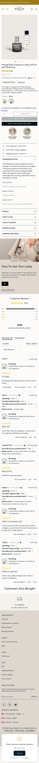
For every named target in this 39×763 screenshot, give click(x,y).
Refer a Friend (6, 627)
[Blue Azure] (4, 101)
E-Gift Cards (6, 656)
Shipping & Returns (8, 670)
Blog (3, 646)
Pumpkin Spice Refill (6, 2)
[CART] (36, 9)
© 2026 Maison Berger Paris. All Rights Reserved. (19, 728)
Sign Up (34, 696)
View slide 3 (19, 61)
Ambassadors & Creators (10, 623)
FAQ (3, 666)
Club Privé (21, 82)
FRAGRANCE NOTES (10, 159)
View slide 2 (17, 61)
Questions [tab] (20, 338)
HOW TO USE (7, 217)
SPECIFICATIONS (8, 228)
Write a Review (31, 344)
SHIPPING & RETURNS (10, 234)
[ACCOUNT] (31, 9)
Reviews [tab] (7, 338)
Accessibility (30, 730)
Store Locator (6, 679)
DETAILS (5, 211)
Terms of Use (9, 730)
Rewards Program (8, 631)
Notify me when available (19, 123)
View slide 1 (15, 61)
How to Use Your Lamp (9, 642)
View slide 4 (21, 61)
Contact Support (21, 150)
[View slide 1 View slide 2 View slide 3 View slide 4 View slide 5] (19, 37)
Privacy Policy (19, 730)
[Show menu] (2, 9)
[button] (7, 71)
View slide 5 (23, 61)
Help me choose (11, 153)
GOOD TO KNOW (9, 222)
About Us (5, 619)
